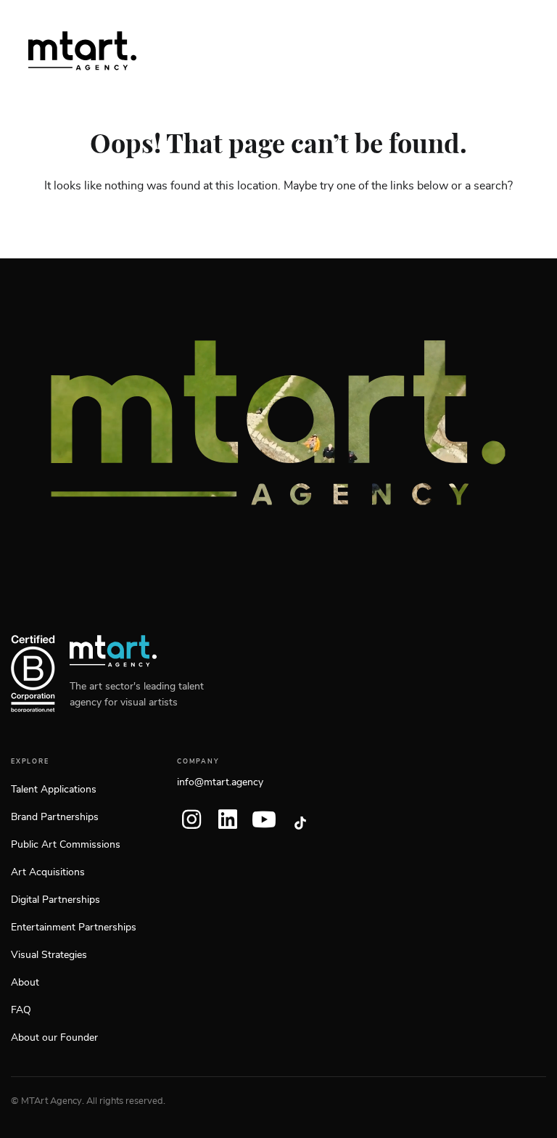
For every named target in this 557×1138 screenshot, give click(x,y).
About (25, 983)
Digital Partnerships (55, 900)
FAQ (21, 1010)
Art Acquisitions (48, 872)
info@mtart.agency (220, 782)
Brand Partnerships (55, 817)
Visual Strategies (49, 955)
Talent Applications (53, 790)
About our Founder (54, 1038)
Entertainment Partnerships (73, 927)
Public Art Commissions (65, 845)
